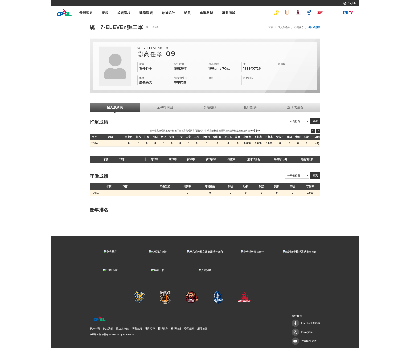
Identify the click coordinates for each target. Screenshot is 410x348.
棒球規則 (163, 328)
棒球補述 (176, 328)
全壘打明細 (165, 107)
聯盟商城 (228, 13)
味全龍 (320, 12)
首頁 (270, 27)
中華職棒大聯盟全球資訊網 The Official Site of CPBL (64, 13)
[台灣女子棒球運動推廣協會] (299, 251)
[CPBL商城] (110, 270)
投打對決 (250, 107)
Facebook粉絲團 (310, 323)
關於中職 (95, 328)
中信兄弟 (276, 12)
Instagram (306, 332)
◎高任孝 (299, 27)
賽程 (105, 13)
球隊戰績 (146, 13)
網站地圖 (202, 328)
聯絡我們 (108, 328)
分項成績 (210, 107)
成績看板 (124, 13)
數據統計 (168, 13)
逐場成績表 (295, 107)
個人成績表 (314, 27)
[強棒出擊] (157, 270)
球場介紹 (137, 328)
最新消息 (86, 13)
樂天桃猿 (298, 12)
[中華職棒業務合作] (252, 251)
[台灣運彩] (110, 251)
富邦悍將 (309, 12)
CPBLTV (348, 12)
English (352, 3)
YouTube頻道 (309, 341)
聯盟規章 (189, 328)
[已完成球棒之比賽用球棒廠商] (205, 251)
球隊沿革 (150, 328)
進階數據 (206, 13)
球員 (187, 13)
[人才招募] (205, 270)
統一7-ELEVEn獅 (287, 12)
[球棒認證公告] (157, 251)
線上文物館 (122, 328)
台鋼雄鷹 (330, 12)
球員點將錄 (284, 27)
